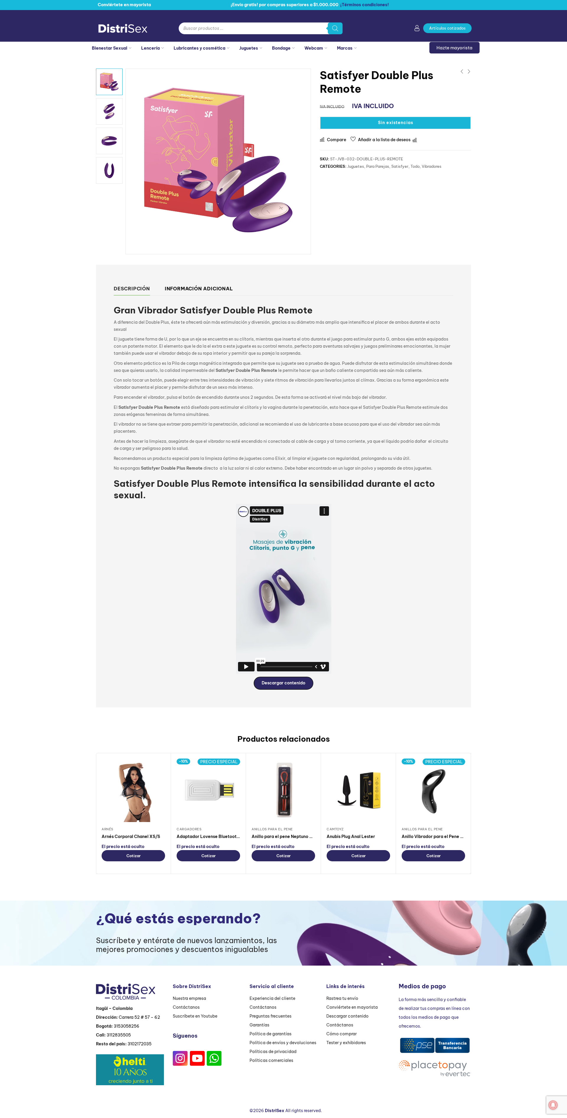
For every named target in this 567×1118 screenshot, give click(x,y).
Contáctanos (186, 1007)
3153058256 (126, 1026)
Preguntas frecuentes (270, 1016)
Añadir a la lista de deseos (384, 139)
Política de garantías (270, 1033)
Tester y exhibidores (346, 1042)
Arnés (107, 829)
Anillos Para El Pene (272, 829)
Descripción (132, 289)
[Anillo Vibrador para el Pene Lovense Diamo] (433, 790)
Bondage (281, 48)
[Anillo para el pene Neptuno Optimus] (283, 790)
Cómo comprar (341, 1033)
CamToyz (335, 829)
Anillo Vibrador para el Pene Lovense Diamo (447, 836)
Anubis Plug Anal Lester (351, 836)
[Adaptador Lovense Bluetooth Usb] (208, 790)
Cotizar (133, 855)
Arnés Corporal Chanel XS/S (131, 836)
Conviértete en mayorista (352, 1007)
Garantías (259, 1025)
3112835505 (119, 1035)
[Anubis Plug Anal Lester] (358, 790)
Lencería (150, 48)
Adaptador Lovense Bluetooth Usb (212, 836)
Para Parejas (377, 166)
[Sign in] (417, 29)
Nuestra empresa (189, 998)
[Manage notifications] (553, 1105)
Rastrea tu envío (342, 998)
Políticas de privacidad (273, 1051)
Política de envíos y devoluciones (283, 1042)
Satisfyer (399, 166)
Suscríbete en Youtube (195, 1016)
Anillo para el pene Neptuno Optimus (289, 836)
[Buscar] (335, 28)
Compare (336, 139)
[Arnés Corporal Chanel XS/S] (133, 790)
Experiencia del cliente (272, 998)
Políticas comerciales (271, 1060)
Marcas (345, 48)
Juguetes (248, 48)
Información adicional (199, 289)
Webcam (313, 48)
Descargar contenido (283, 683)
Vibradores (431, 166)
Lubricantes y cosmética (199, 48)
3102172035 (139, 1044)
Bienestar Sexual (109, 48)
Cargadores (189, 829)
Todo (415, 166)
